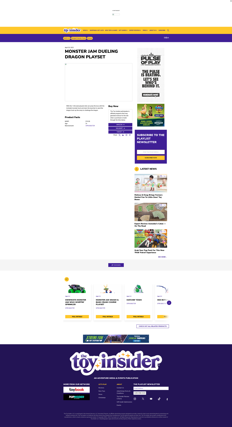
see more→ (162, 257)
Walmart (119, 128)
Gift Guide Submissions (124, 402)
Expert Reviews (134, 30)
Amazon (119, 124)
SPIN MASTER (90, 126)
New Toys (102, 391)
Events (119, 405)
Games (90, 38)
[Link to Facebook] (167, 399)
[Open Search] (168, 30)
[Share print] (166, 37)
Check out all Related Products (153, 326)
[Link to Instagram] (134, 398)
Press (145, 30)
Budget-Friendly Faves (79, 38)
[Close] (231, 1)
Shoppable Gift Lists (97, 30)
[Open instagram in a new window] (126, 135)
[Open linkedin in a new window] (123, 135)
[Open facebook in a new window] (130, 135)
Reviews (101, 388)
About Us (152, 30)
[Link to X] (143, 399)
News (85, 30)
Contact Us (120, 388)
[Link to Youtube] (151, 398)
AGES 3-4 (67, 38)
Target (119, 132)
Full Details (77, 317)
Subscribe (162, 30)
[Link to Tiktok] (159, 398)
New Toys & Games (111, 30)
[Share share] (168, 37)
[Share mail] (165, 37)
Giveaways (102, 398)
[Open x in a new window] (120, 135)
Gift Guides (122, 30)
